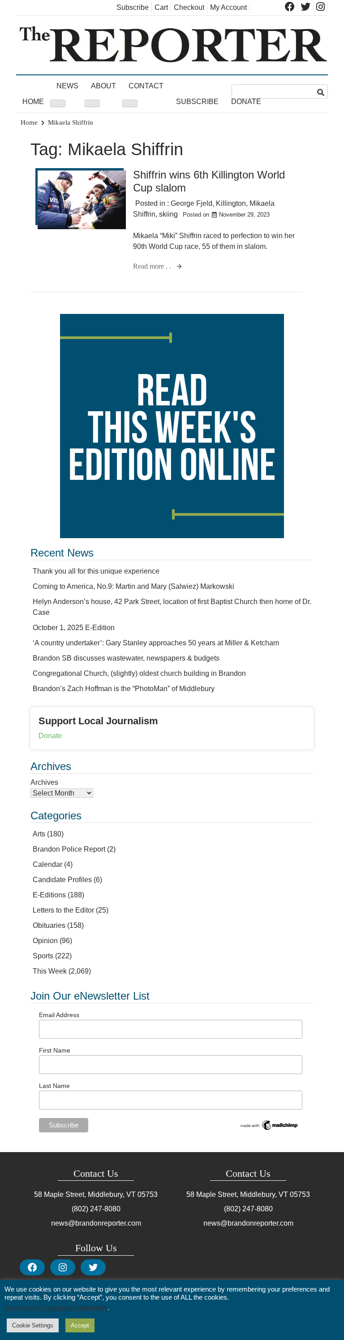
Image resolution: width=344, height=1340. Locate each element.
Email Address (59, 1014)
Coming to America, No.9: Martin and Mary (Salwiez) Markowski (133, 586)
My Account (228, 7)
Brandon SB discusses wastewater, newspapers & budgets (126, 658)
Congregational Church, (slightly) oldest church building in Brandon (139, 673)
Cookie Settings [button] (32, 1325)
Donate (246, 101)
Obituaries (49, 925)
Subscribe (132, 7)
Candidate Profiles (62, 879)
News (67, 86)
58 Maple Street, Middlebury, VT (85, 1194)
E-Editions (49, 895)
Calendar (47, 864)
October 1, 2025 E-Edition (74, 627)
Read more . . (153, 266)
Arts (39, 834)
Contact (146, 86)
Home (33, 101)
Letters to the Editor (63, 910)
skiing (168, 214)
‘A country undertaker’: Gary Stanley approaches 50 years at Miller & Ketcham (156, 643)
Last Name (54, 1085)
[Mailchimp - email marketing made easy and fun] (269, 1129)
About (103, 86)
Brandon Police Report (69, 849)
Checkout (189, 7)
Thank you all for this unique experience (96, 571)
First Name (54, 1050)
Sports (43, 956)
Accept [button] (80, 1325)
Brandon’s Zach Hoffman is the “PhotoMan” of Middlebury (124, 688)
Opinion (45, 940)
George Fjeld (191, 203)
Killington (231, 203)
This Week (50, 971)
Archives (44, 782)
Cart (161, 7)
